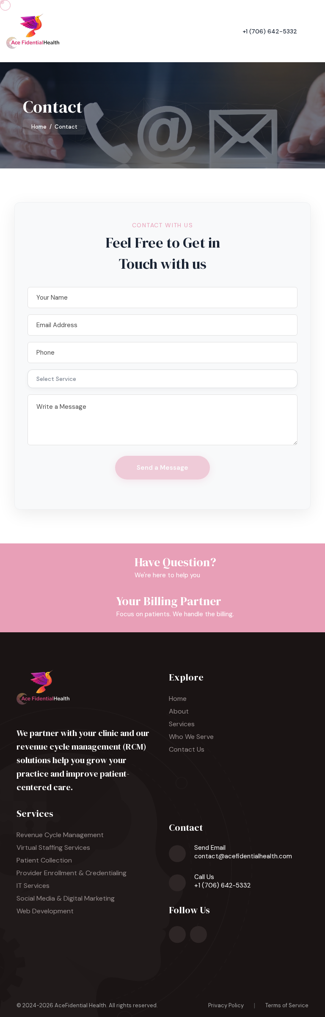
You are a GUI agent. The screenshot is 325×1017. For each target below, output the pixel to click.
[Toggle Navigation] (315, 30)
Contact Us (186, 749)
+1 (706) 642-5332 (269, 31)
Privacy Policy (226, 1005)
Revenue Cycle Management (60, 834)
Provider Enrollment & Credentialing (72, 872)
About (179, 711)
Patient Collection (44, 860)
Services (182, 723)
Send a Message (162, 467)
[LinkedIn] (177, 934)
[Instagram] (198, 934)
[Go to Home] (32, 31)
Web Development (45, 911)
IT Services (33, 885)
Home (39, 126)
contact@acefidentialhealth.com (243, 856)
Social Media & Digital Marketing (66, 898)
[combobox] (162, 378)
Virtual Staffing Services (53, 847)
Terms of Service (286, 1005)
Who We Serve (191, 736)
